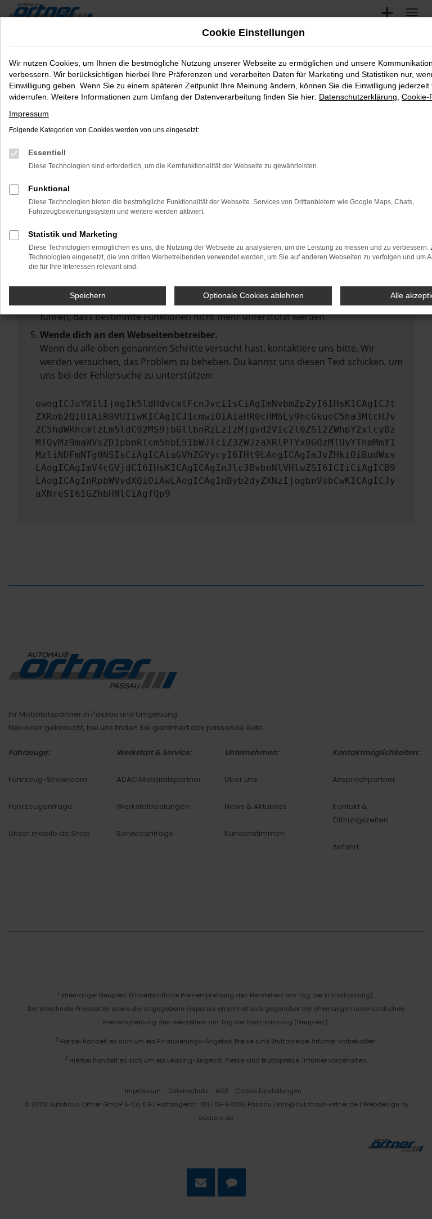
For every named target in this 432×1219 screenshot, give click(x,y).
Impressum (29, 113)
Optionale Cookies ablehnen (253, 295)
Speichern (88, 295)
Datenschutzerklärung (358, 96)
